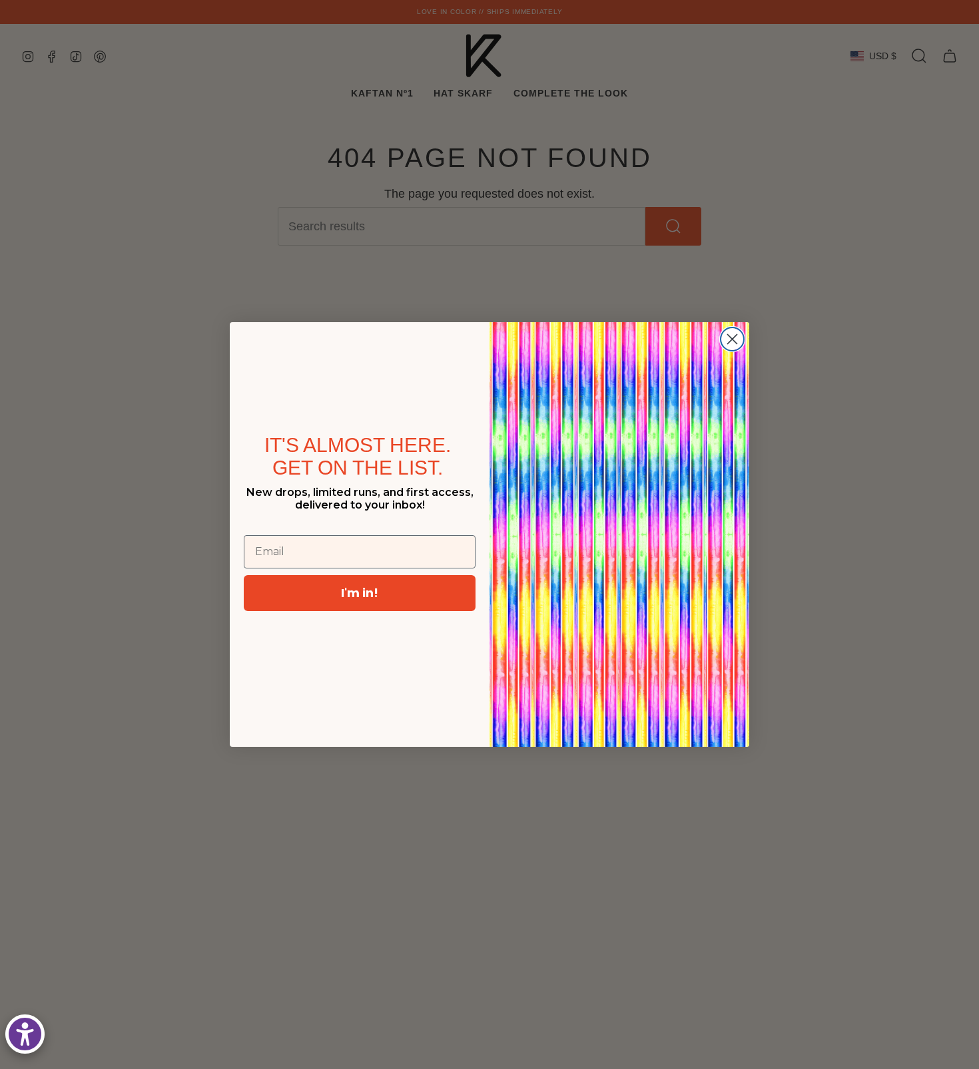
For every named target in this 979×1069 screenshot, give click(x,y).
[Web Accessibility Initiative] (25, 1034)
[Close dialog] (732, 339)
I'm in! (359, 592)
